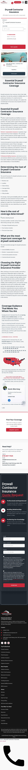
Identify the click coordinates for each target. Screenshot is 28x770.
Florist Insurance (4, 654)
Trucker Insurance (5, 649)
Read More (14, 69)
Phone (5, 549)
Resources (3, 712)
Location (4, 26)
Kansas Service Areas (5, 717)
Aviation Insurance (5, 669)
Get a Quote (3, 741)
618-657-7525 (11, 396)
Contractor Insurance (5, 652)
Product (4, 20)
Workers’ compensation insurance (9, 132)
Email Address (7, 542)
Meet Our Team (4, 697)
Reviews (3, 692)
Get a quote (14, 47)
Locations (3, 720)
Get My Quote (14, 585)
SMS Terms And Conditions (6, 703)
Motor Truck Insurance (6, 672)
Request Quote (14, 429)
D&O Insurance (4, 686)
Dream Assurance (9, 735)
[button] (17, 364)
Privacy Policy (16, 579)
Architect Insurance (5, 657)
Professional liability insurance (8, 156)
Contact (2, 695)
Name (4, 536)
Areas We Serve (4, 715)
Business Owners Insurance (7, 660)
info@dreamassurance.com (9, 459)
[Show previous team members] (4, 385)
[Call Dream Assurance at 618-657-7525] (14, 769)
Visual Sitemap (4, 723)
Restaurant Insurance (5, 674)
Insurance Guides (4, 709)
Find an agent (14, 73)
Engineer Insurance (5, 663)
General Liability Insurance (6, 683)
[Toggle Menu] (27, 2)
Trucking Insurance (5, 680)
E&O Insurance (4, 677)
